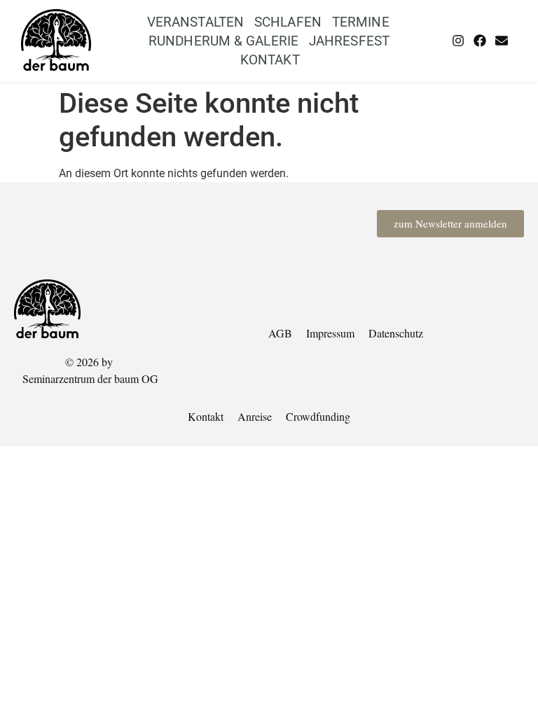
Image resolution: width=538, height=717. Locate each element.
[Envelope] (501, 40)
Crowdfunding (318, 416)
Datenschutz (395, 333)
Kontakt (270, 60)
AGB (280, 333)
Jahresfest (349, 41)
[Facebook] (479, 40)
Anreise (254, 416)
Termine (360, 22)
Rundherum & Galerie (223, 41)
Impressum (330, 333)
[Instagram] (458, 40)
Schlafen (288, 22)
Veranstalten (195, 22)
